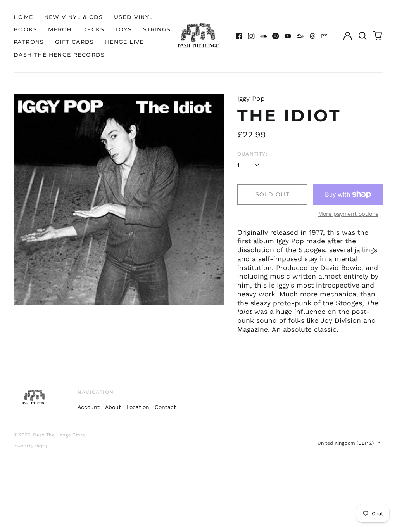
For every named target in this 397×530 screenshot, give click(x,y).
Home (23, 17)
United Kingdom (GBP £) (346, 443)
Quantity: (252, 154)
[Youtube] (288, 36)
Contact (165, 407)
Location (137, 407)
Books (25, 29)
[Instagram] (251, 36)
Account (89, 407)
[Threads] (312, 36)
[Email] (324, 36)
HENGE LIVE (124, 41)
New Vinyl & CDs (73, 17)
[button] (362, 36)
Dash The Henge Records (59, 54)
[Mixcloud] (300, 36)
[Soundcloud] (263, 36)
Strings (157, 29)
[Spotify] (275, 36)
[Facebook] (239, 36)
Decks (93, 29)
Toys (123, 29)
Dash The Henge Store (59, 435)
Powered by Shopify (31, 446)
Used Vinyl (133, 17)
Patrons (29, 41)
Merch (59, 29)
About (113, 407)
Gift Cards (74, 41)
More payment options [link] (348, 214)
